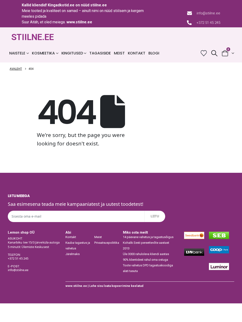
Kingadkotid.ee (61, 5)
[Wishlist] (203, 53)
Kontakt (136, 53)
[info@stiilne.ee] (189, 13)
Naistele (17, 53)
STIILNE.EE (32, 37)
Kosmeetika (43, 53)
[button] (214, 53)
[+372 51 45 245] (189, 22)
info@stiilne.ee (208, 13)
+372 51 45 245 (208, 23)
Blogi (153, 53)
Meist (119, 53)
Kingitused (72, 53)
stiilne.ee (98, 5)
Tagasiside (100, 53)
